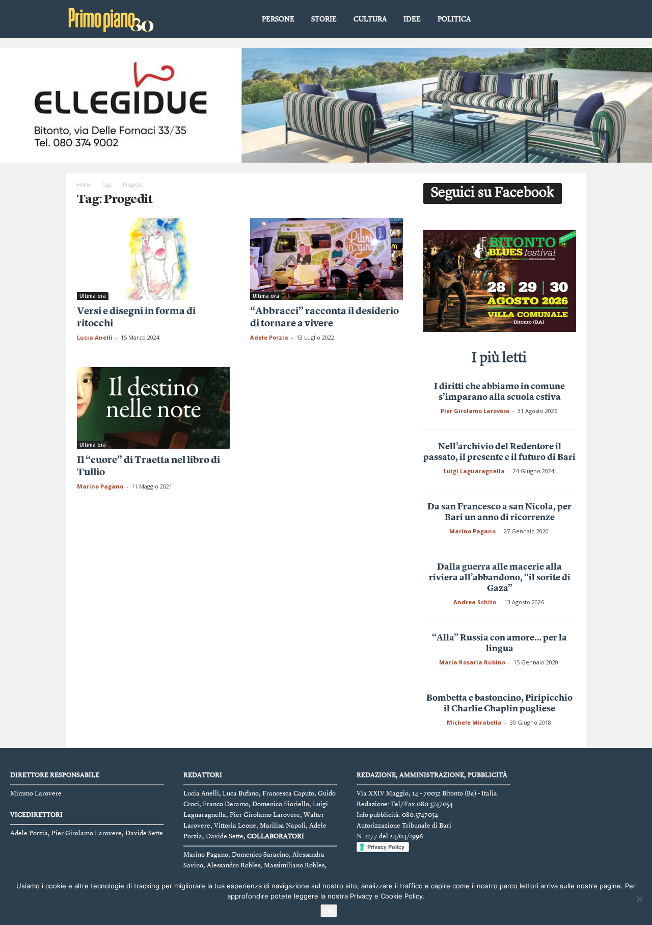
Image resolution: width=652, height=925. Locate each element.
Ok (328, 911)
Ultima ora (92, 295)
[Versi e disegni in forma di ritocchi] (153, 259)
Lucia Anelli (95, 337)
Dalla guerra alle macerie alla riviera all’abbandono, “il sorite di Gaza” (499, 578)
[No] (639, 899)
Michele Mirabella (474, 722)
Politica (454, 19)
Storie (324, 19)
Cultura (370, 19)
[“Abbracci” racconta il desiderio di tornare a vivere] (326, 259)
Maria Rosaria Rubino (472, 662)
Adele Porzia (269, 337)
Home (84, 184)
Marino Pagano (100, 486)
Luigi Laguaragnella (474, 471)
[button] (571, 20)
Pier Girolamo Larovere (475, 411)
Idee (412, 19)
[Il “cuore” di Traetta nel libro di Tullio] (153, 408)
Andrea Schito (474, 602)
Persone (278, 19)
